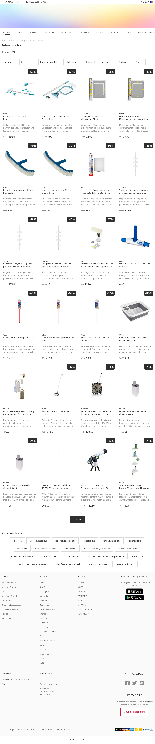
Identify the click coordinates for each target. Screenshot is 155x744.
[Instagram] (142, 683)
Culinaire (43, 618)
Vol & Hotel (44, 627)
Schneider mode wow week (22, 556)
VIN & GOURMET (85, 609)
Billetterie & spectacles (11, 605)
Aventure (44, 613)
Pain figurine (22, 548)
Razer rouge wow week (98, 564)
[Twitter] (134, 683)
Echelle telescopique (38, 541)
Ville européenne (47, 640)
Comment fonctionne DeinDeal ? (16, 679)
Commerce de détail (10, 609)
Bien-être (44, 587)
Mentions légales (63, 729)
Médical (5, 613)
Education (6, 600)
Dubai (42, 662)
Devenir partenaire (134, 711)
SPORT (81, 600)
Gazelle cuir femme (72, 556)
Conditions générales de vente (15, 729)
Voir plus (77, 519)
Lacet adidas (137, 556)
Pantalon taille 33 (48, 556)
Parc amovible (70, 548)
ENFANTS (82, 605)
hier (146, 704)
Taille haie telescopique (65, 541)
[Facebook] (127, 683)
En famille (44, 622)
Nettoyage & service (10, 596)
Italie (42, 658)
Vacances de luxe (47, 609)
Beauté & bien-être (10, 582)
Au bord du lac (46, 596)
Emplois (5, 684)
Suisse (42, 582)
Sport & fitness (8, 618)
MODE (80, 587)
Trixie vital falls (134, 541)
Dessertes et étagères (125, 564)
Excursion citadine (48, 631)
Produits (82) (9, 52)
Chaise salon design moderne (97, 548)
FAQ (41, 679)
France (43, 649)
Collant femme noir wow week (67, 564)
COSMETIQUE (83, 596)
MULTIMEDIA (83, 613)
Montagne (44, 591)
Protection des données (42, 729)
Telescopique (89, 541)
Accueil (81, 582)
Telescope (17, 541)
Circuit (42, 636)
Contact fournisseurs (49, 684)
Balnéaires (44, 605)
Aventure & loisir (9, 587)
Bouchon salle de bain (127, 548)
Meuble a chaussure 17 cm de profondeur (106, 556)
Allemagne (44, 654)
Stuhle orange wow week (45, 548)
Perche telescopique (111, 541)
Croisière (43, 600)
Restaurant (6, 591)
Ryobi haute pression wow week (33, 564)
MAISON (81, 591)
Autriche (43, 645)
